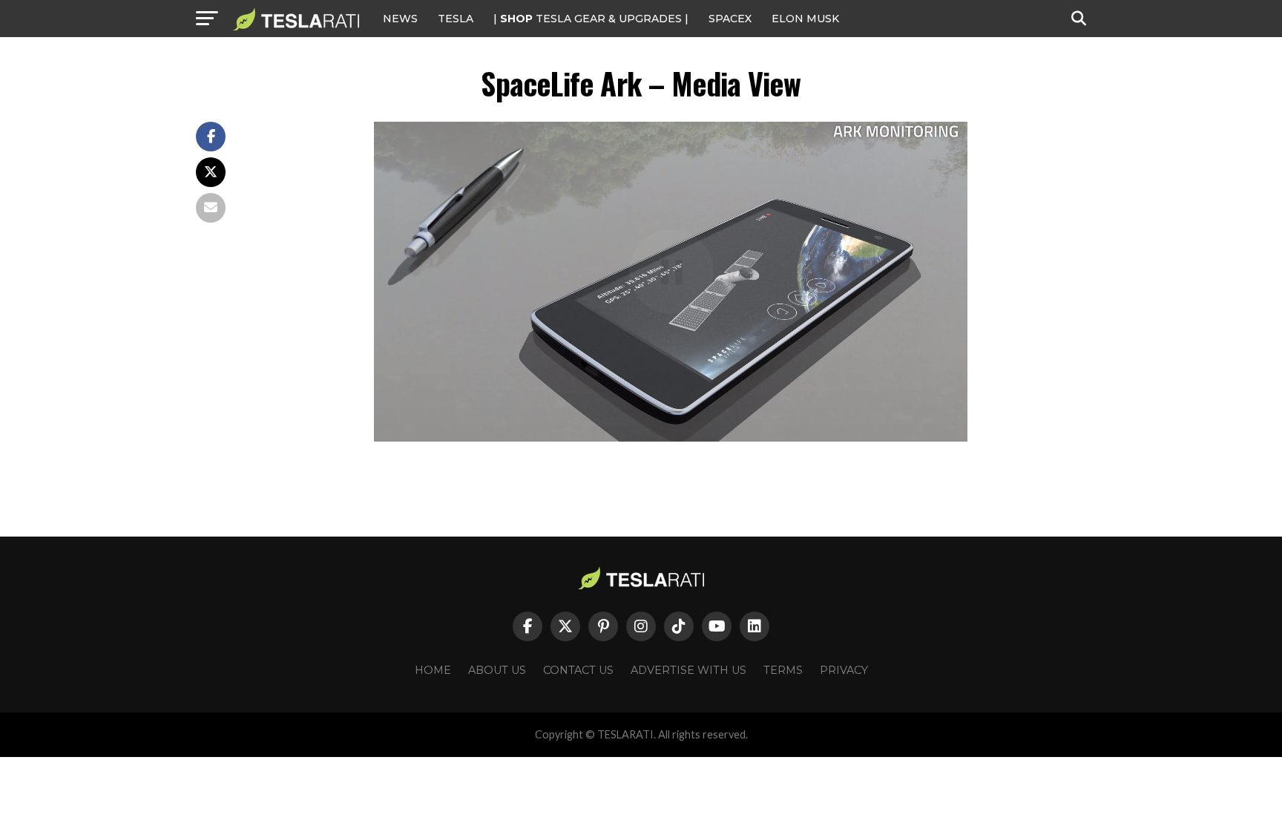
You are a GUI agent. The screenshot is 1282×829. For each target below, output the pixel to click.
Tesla (455, 18)
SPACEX (730, 18)
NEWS (400, 18)
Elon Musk (805, 18)
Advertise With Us (688, 670)
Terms (783, 670)
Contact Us (578, 670)
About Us (497, 670)
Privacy (844, 670)
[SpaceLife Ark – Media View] (670, 437)
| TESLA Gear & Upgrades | (590, 18)
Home (433, 670)
